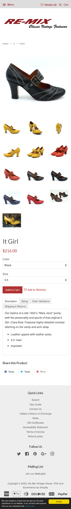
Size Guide (36, 404)
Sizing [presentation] (24, 301)
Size (5, 274)
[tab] (11, 301)
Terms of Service (36, 431)
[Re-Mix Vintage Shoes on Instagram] (52, 454)
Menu (10, 4)
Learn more (29, 506)
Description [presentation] (11, 301)
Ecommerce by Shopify (35, 487)
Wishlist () (50, 4)
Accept (59, 501)
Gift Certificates (35, 422)
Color (6, 259)
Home (5, 43)
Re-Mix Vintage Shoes (40, 483)
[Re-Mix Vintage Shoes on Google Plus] (43, 454)
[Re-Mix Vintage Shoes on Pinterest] (35, 454)
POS (56, 483)
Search (35, 399)
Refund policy (35, 436)
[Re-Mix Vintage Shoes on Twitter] (19, 454)
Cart (65, 4)
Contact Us (35, 409)
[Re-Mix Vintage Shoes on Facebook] (27, 454)
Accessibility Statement (35, 427)
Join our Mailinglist (35, 473)
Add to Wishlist (36, 290)
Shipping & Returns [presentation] (15, 306)
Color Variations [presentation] (40, 301)
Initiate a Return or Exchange (36, 413)
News (36, 418)
